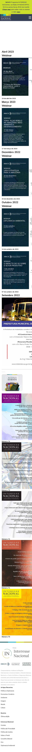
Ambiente (4, 697)
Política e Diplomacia (7, 691)
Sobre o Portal (5, 735)
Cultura (3, 707)
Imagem (3, 701)
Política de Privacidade (8, 728)
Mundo (3, 704)
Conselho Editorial (6, 739)
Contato (3, 725)
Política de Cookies (7, 732)
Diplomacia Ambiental (8, 745)
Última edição (5, 716)
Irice (2, 742)
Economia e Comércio (7, 694)
